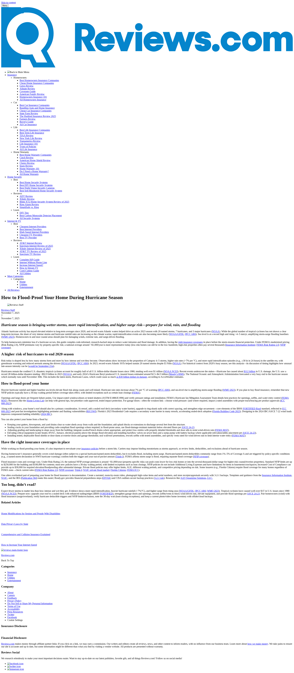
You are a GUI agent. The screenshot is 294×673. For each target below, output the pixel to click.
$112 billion (249, 371)
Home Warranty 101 (29, 168)
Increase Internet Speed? (31, 265)
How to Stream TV (29, 268)
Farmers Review (28, 119)
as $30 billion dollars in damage (131, 377)
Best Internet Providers (31, 229)
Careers (11, 595)
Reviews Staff (8, 310)
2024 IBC (46, 414)
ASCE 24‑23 (188, 427)
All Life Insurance (28, 149)
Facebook (12, 617)
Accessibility (13, 609)
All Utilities (25, 273)
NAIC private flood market (96, 470)
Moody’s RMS (176, 374)
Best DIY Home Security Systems (36, 185)
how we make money (257, 644)
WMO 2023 (8, 337)
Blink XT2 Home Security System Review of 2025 (44, 201)
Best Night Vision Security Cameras (37, 188)
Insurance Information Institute (240, 345)
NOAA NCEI (171, 371)
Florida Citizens (118, 470)
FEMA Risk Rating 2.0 (267, 345)
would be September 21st (41, 366)
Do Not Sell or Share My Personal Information (30, 603)
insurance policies (89, 448)
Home (23, 281)
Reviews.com (7, 644)
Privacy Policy (14, 600)
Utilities (23, 284)
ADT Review (26, 196)
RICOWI (91, 411)
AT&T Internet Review (31, 243)
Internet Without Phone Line (33, 262)
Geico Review (27, 86)
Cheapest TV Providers (31, 235)
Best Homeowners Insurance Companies (39, 80)
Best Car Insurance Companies (34, 105)
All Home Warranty (29, 174)
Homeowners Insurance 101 (33, 97)
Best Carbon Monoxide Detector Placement (41, 215)
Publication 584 (29, 478)
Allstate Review (27, 88)
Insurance (12, 572)
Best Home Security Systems (34, 182)
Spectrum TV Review (30, 254)
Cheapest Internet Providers (33, 226)
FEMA (135, 392)
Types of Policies (28, 146)
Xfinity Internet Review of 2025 (35, 248)
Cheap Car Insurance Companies (35, 110)
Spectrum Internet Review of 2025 (36, 246)
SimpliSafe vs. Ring (29, 207)
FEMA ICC (133, 470)
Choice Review (27, 163)
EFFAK (106, 478)
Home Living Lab (35, 400)
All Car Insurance (28, 124)
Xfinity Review (27, 199)
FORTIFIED (106, 493)
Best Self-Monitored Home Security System (41, 190)
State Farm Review (29, 113)
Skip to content (8, 2)
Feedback (12, 598)
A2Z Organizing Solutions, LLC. (196, 478)
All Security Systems (30, 218)
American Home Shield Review (35, 160)
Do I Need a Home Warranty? (34, 171)
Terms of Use (13, 606)
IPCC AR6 (190, 334)
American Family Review (32, 94)
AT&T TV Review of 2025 (33, 251)
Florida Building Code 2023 (226, 411)
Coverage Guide (28, 91)
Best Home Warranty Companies (35, 155)
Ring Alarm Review (29, 204)
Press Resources (15, 611)
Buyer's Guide (27, 121)
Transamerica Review (30, 141)
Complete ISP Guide (30, 259)
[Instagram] (15, 669)
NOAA (215, 331)
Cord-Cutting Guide (29, 270)
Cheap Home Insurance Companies (37, 83)
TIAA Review (27, 135)
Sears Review (26, 166)
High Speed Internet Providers (34, 232)
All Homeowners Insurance (33, 99)
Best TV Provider (28, 237)
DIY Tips (24, 212)
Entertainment (26, 287)
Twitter (10, 614)
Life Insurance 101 (29, 144)
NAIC (4, 478)
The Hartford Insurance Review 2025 (38, 116)
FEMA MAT (221, 430)
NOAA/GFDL (176, 334)
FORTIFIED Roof (252, 408)
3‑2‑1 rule (159, 478)
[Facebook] (15, 663)
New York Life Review (31, 138)
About (10, 592)
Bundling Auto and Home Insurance (37, 108)
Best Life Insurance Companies (35, 130)
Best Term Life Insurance (32, 132)
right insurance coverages (190, 342)
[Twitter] (14, 666)
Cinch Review (27, 157)
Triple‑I (119, 456)
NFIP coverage (201, 456)
